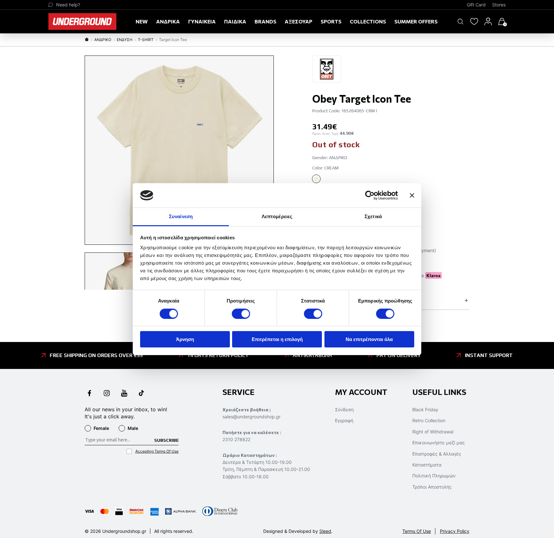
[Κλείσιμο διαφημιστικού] (412, 195)
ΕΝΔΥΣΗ (124, 39)
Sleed (325, 531)
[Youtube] (124, 393)
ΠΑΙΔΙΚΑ (235, 21)
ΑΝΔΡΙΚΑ (168, 21)
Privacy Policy (454, 531)
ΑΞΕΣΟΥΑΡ (298, 21)
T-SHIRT (146, 39)
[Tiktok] (141, 393)
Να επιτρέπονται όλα (369, 339)
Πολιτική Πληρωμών (434, 475)
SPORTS (331, 21)
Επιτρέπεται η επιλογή (277, 339)
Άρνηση (185, 339)
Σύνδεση (344, 409)
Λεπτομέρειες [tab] (277, 216)
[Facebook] (89, 393)
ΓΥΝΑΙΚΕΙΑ (202, 21)
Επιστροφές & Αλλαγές (436, 454)
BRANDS (265, 21)
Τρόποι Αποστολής (432, 487)
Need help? (68, 4)
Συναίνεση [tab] (181, 216)
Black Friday (425, 409)
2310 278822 (236, 439)
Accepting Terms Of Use (157, 451)
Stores (499, 4)
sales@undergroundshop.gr (251, 416)
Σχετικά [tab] (373, 216)
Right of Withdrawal (432, 431)
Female (101, 428)
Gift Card (476, 4)
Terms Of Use (416, 531)
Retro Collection (428, 420)
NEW (142, 21)
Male (133, 428)
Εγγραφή (344, 420)
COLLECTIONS (368, 21)
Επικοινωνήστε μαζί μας (438, 442)
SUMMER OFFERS (416, 21)
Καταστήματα (426, 464)
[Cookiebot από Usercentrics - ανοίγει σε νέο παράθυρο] (370, 195)
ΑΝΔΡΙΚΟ (102, 39)
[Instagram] (107, 393)
